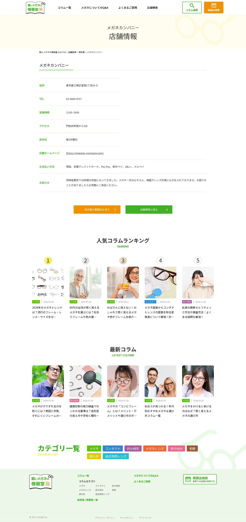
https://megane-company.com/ (85, 153)
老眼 (192, 448)
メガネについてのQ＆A (146, 475)
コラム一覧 (64, 8)
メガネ (94, 448)
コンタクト (112, 448)
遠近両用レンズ (115, 456)
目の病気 (133, 448)
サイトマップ (145, 517)
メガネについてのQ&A (94, 8)
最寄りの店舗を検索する (204, 479)
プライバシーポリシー (105, 517)
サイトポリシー (127, 517)
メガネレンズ (155, 448)
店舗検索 (152, 8)
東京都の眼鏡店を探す (97, 209)
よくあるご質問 (127, 8)
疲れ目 (94, 456)
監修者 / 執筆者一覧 (87, 499)
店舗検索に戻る (149, 209)
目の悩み (177, 448)
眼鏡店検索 (214, 10)
